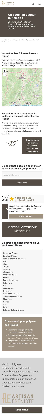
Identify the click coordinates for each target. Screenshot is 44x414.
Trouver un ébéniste (14, 40)
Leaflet (12, 105)
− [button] (4, 74)
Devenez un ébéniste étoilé (17, 382)
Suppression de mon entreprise (19, 378)
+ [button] (4, 71)
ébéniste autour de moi (29, 60)
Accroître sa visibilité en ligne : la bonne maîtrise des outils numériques (23, 336)
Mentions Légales (11, 364)
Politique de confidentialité (16, 368)
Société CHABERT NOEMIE (22, 227)
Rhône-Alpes (26, 40)
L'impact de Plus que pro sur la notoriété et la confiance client (20, 331)
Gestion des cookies (13, 386)
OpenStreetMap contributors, (28, 105)
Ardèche (34, 40)
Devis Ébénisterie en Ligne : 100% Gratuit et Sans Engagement (20, 373)
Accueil (4, 40)
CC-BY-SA (39, 105)
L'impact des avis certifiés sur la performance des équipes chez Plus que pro (22, 343)
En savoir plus (25, 216)
